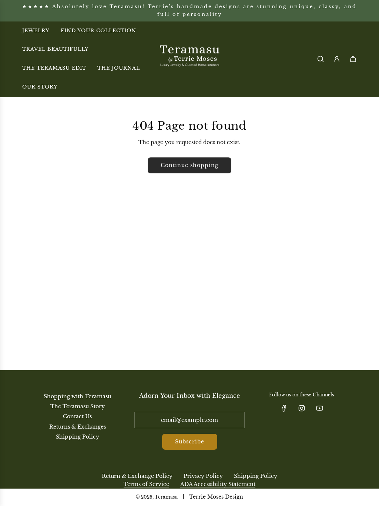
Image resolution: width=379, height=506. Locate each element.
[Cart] (353, 59)
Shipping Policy (255, 476)
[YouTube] (319, 408)
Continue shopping (189, 165)
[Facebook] (284, 408)
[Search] (320, 59)
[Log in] (337, 59)
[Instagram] (302, 408)
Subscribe (189, 441)
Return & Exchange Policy (137, 476)
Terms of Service (146, 484)
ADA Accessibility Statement (217, 484)
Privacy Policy (203, 476)
